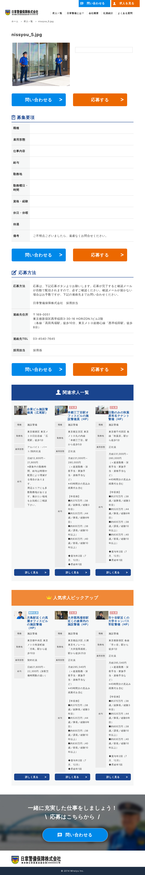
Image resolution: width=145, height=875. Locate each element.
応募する (100, 99)
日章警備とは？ (75, 13)
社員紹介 (108, 13)
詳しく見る (31, 572)
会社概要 (94, 13)
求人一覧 (57, 13)
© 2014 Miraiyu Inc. (72, 871)
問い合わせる (38, 99)
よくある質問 (125, 13)
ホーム (14, 21)
